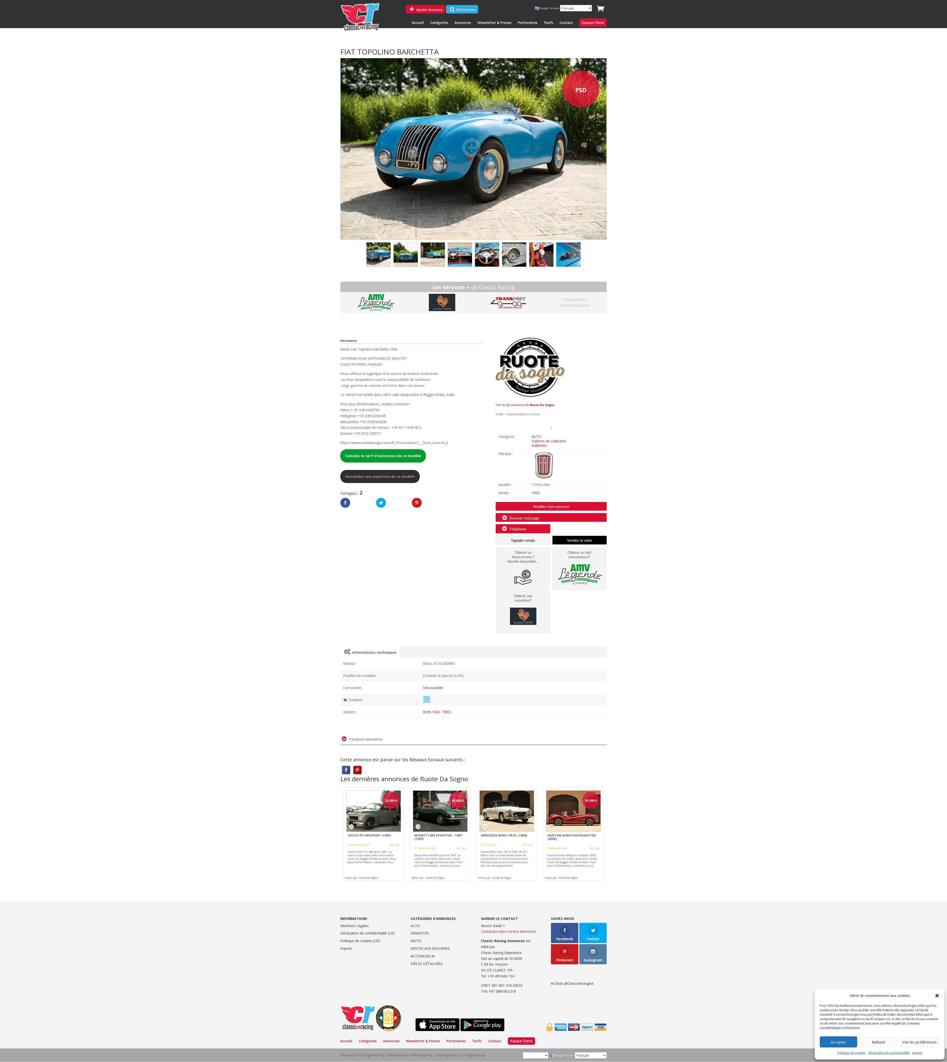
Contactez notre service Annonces (508, 931)
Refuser (878, 1042)
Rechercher (465, 10)
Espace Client (593, 23)
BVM (427, 711)
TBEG (446, 711)
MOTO (416, 940)
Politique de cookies (851, 1053)
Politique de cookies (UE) (360, 940)
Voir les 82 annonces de (525, 405)
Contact (566, 23)
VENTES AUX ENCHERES (430, 948)
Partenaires (527, 23)
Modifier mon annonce (551, 506)
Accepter (838, 1042)
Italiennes (539, 445)
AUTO (536, 436)
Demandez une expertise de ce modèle (380, 476)
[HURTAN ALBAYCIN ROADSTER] (573, 834)
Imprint (917, 1053)
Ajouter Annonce (428, 10)
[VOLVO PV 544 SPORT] (373, 834)
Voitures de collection (549, 441)
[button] (937, 995)
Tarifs (548, 23)
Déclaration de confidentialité (889, 1053)
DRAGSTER (420, 933)
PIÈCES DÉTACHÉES (427, 963)
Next (574, 255)
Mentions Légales (354, 925)
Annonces (463, 23)
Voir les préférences (919, 1042)
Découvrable (433, 687)
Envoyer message (524, 518)
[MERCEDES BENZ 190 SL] (507, 834)
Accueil (418, 23)
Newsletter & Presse (494, 23)
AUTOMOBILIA (423, 956)
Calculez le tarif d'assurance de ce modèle (383, 455)
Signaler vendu (523, 540)
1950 (536, 492)
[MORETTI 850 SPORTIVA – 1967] (440, 834)
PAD (436, 711)
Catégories (439, 23)
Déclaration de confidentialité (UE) (367, 933)
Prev (373, 255)
